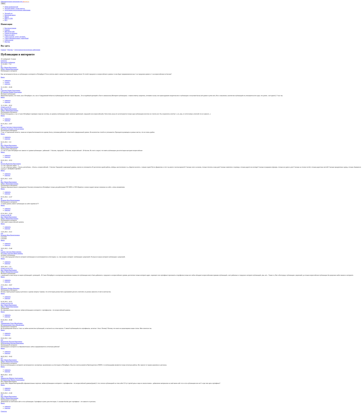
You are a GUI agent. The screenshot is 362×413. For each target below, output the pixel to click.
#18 (2, 376)
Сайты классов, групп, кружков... (15, 36)
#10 (2, 233)
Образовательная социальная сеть (15, 1)
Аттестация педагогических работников (17, 10)
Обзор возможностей (11, 7)
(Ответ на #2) (5, 107)
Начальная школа (10, 15)
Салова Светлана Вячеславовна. (11, 252)
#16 (2, 340)
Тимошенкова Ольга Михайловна (12, 323)
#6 (1, 162)
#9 (10, 215)
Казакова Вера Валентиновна (10, 200)
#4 (1, 125)
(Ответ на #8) (5, 215)
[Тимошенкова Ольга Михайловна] (12, 325)
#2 (1, 89)
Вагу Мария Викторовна (9, 67)
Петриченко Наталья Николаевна (11, 341)
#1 (1, 66)
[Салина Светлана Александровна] (12, 129)
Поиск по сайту (10, 35)
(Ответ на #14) (5, 303)
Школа (7, 17)
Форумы (7, 42)
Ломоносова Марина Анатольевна (12, 378)
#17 (2, 358)
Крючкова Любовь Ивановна (10, 288)
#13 (2, 286)
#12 (11, 268)
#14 (11, 303)
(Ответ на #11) (5, 268)
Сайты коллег (9, 40)
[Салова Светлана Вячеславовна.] (12, 253)
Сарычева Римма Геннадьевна (10, 90)
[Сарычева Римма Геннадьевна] (11, 92)
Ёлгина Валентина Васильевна (11, 163)
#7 (1, 180)
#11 (2, 250)
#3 (10, 107)
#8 (1, 198)
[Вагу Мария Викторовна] (9, 69)
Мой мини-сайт (10, 31)
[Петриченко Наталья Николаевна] (12, 343)
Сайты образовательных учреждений (16, 38)
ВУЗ (6, 20)
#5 (1, 143)
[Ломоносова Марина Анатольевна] (12, 380)
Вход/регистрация (10, 28)
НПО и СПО (9, 18)
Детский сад (8, 13)
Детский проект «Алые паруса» (15, 8)
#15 (2, 321)
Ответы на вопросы (11, 33)
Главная (7, 30)
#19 (2, 395)
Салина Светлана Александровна (11, 127)
